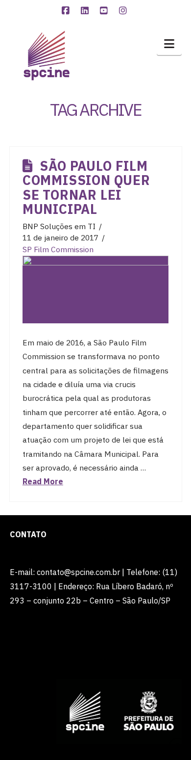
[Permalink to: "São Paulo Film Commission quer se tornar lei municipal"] (95, 289)
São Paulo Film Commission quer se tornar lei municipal (86, 187)
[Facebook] (67, 11)
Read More (43, 481)
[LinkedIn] (86, 11)
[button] (169, 43)
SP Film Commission (58, 249)
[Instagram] (124, 11)
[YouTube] (105, 11)
